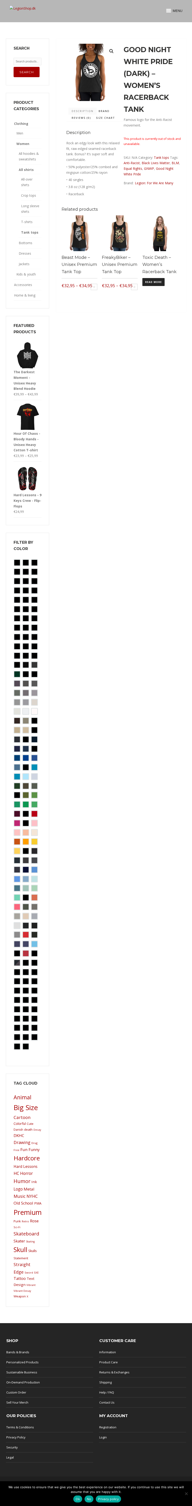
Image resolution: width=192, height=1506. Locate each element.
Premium (28, 1212)
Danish (18, 1130)
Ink (34, 1181)
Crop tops (28, 195)
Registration (107, 1427)
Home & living (24, 295)
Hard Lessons (25, 1166)
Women (22, 143)
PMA (37, 1203)
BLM (175, 163)
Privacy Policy (16, 1437)
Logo (18, 1189)
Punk (17, 1221)
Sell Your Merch (17, 1402)
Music (20, 1196)
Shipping (105, 1382)
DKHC (19, 1135)
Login (103, 1437)
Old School (23, 1203)
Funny (34, 1149)
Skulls (32, 1251)
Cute (30, 1124)
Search (26, 72)
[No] (186, 1493)
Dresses (25, 253)
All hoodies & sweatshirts (29, 156)
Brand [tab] (104, 111)
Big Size (26, 1107)
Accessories (23, 284)
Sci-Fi (17, 1227)
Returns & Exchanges (114, 1372)
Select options (94, 287)
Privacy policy (108, 1499)
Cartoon (22, 1117)
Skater (19, 1241)
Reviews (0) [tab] (81, 117)
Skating (30, 1241)
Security (12, 1447)
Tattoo (20, 1278)
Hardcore (27, 1158)
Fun (24, 1149)
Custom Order (16, 1392)
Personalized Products (22, 1362)
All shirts (26, 169)
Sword (29, 1272)
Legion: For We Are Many (154, 183)
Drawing (22, 1142)
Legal (10, 1457)
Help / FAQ (106, 1392)
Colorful (20, 1123)
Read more (153, 282)
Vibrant (31, 1285)
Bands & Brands (17, 1352)
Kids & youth (26, 274)
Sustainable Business (21, 1372)
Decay (37, 1129)
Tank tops (161, 157)
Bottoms (25, 243)
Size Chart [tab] (105, 117)
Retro (25, 1221)
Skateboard (26, 1234)
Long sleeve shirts (30, 209)
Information (107, 1352)
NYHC (32, 1196)
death (28, 1129)
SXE (36, 1272)
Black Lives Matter (156, 163)
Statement (21, 1258)
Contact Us (106, 1402)
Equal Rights (133, 168)
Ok (78, 1499)
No (89, 1499)
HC (16, 1173)
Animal (22, 1097)
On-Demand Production (23, 1382)
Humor (22, 1181)
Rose (34, 1221)
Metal (29, 1189)
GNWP (149, 168)
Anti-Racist (132, 163)
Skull (20, 1249)
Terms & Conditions (20, 1427)
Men (19, 133)
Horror (26, 1173)
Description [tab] (82, 111)
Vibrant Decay (22, 1290)
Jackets (24, 264)
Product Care (108, 1362)
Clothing (21, 123)
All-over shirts (27, 182)
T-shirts (27, 222)
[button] (111, 51)
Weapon (20, 1296)
